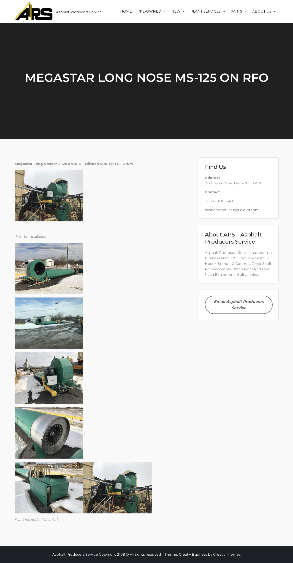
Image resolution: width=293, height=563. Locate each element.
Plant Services (205, 11)
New (175, 11)
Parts (236, 11)
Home (126, 11)
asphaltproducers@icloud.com (232, 210)
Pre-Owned (149, 11)
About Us (261, 11)
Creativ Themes (226, 554)
